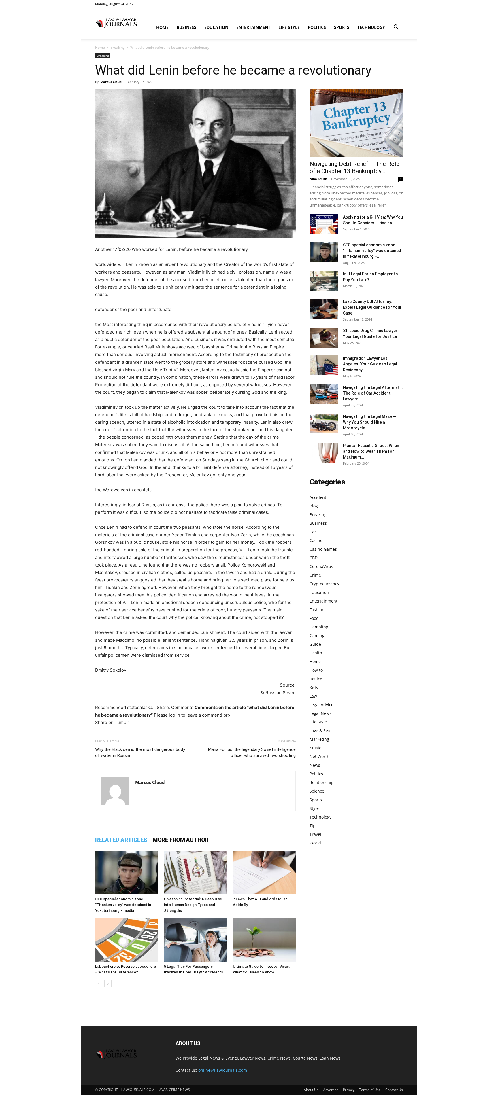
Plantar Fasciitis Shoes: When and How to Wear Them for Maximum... (371, 451)
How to (316, 670)
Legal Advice (321, 704)
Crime (315, 575)
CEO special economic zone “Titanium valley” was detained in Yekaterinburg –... (372, 251)
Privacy (348, 1089)
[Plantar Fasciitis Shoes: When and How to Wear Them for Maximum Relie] (324, 453)
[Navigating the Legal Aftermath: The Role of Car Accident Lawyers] (324, 394)
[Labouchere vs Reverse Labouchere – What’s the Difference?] (126, 940)
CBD (314, 557)
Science (317, 791)
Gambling (319, 627)
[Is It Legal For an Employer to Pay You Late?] (324, 281)
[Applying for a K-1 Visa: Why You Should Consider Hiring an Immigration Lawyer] (324, 224)
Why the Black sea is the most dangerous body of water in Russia (140, 752)
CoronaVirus (321, 566)
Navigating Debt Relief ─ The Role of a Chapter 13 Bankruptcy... (354, 167)
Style (314, 808)
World (315, 843)
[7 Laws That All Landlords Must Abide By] (264, 872)
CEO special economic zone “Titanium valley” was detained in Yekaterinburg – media (123, 905)
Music (315, 748)
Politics (317, 27)
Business (186, 27)
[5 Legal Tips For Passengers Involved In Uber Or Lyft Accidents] (195, 940)
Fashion (317, 609)
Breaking (117, 47)
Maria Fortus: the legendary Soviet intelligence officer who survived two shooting (252, 752)
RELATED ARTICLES (121, 839)
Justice (316, 678)
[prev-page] (98, 983)
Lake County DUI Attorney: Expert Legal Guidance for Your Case (372, 307)
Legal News (320, 713)
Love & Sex (320, 730)
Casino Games (323, 549)
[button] (396, 28)
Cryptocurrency (324, 583)
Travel (315, 834)
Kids (314, 687)
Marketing (319, 739)
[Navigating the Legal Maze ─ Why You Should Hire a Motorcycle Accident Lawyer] (324, 423)
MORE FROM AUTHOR (180, 839)
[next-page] (108, 983)
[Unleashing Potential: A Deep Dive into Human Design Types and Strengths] (195, 872)
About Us (311, 1089)
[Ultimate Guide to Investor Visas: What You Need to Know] (264, 940)
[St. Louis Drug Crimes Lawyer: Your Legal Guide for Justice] (324, 338)
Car (313, 532)
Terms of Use (370, 1089)
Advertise (330, 1089)
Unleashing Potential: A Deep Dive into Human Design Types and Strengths (193, 905)
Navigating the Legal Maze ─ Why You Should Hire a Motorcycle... (369, 422)
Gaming (317, 635)
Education (216, 27)
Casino (316, 540)
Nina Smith (318, 179)
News (315, 765)
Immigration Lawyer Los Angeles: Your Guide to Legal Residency (370, 364)
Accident (318, 497)
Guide (315, 644)
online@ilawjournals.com (222, 1070)
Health (316, 653)
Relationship (322, 782)
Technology (371, 27)
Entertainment (253, 27)
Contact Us (394, 1089)
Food (314, 618)
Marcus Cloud (111, 81)
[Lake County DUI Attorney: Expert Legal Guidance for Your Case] (324, 309)
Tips (314, 825)
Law (313, 696)
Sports (341, 27)
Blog (314, 506)
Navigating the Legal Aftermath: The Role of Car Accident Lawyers (373, 393)
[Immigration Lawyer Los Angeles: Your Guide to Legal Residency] (324, 365)
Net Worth (319, 756)
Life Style (289, 27)
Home (162, 27)
